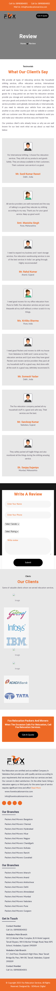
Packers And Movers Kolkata (17, 848)
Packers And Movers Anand (16, 878)
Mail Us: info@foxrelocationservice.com (30, 7)
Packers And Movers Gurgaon (17, 911)
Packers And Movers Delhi (16, 887)
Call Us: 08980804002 (40, 4)
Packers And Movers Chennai (17, 824)
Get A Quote (42, 16)
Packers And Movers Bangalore (18, 819)
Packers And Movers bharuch (17, 873)
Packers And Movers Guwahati (18, 858)
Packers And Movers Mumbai (17, 897)
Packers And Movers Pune (16, 906)
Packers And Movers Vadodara (18, 901)
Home (23, 44)
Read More (36, 788)
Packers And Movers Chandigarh (19, 843)
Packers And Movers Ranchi (16, 853)
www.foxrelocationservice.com (18, 792)
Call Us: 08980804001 (18, 4)
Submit (28, 563)
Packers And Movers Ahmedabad (19, 892)
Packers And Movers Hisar (16, 834)
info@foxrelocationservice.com (18, 796)
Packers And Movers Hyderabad (18, 829)
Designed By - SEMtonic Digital (32, 986)
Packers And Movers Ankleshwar (19, 882)
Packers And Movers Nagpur (17, 839)
